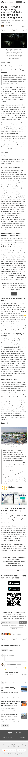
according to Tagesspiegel (11, 347)
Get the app (21, 750)
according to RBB (9, 209)
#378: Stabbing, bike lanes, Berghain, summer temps (9, 715)
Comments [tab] (4, 650)
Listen (24, 26)
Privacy (24, 745)
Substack (6, 754)
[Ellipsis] (26, 664)
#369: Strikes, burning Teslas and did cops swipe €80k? (10, 702)
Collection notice (16, 746)
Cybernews (11, 401)
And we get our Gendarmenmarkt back (10, 706)
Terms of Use (21, 625)
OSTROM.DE (10, 544)
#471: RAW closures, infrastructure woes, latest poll (9, 688)
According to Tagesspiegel (8, 239)
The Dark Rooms (10, 49)
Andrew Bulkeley (9, 695)
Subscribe (19, 2)
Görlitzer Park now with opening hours (9, 693)
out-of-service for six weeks (18, 307)
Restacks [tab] (11, 650)
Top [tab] (3, 683)
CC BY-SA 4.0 (14, 446)
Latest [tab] (6, 683)
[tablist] (7, 650)
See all (4, 725)
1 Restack (18, 634)
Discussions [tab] (12, 683)
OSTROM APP (21, 516)
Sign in (25, 2)
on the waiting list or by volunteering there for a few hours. (14, 56)
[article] (14, 692)
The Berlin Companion (10, 664)
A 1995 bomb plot (6, 718)
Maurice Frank (8, 25)
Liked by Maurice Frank (10, 665)
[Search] (25, 682)
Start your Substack (10, 750)
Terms (9, 746)
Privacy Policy (14, 628)
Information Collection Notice (16, 627)
